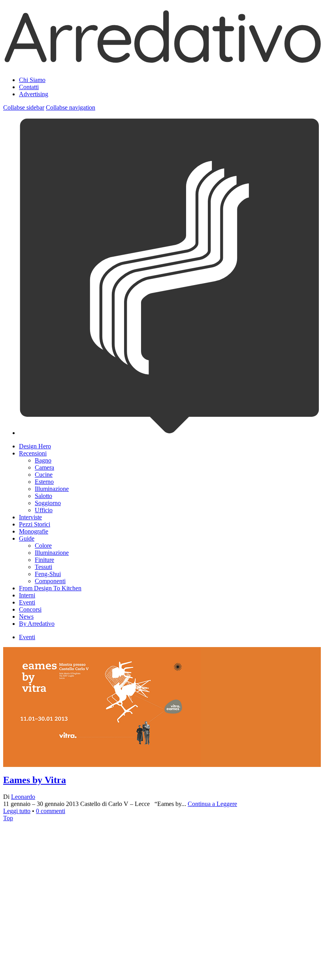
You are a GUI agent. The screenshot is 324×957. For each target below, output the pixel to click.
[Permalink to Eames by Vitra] (102, 858)
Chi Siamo (32, 79)
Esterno (44, 481)
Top (8, 818)
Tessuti (43, 566)
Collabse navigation (70, 107)
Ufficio (44, 510)
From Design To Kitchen (50, 588)
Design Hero (35, 446)
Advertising (33, 94)
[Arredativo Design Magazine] (162, 61)
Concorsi (30, 609)
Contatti (29, 87)
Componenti (50, 581)
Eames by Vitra (34, 780)
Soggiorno (48, 503)
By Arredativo (37, 623)
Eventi (27, 602)
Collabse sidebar (23, 107)
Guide (26, 538)
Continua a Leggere (212, 803)
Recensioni (33, 453)
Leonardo (23, 796)
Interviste (30, 517)
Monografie (33, 531)
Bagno (43, 460)
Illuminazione (52, 488)
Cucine (44, 474)
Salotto (43, 495)
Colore (43, 545)
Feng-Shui (48, 574)
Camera (44, 467)
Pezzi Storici (34, 524)
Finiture (44, 559)
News (26, 616)
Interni (27, 595)
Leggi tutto (16, 811)
